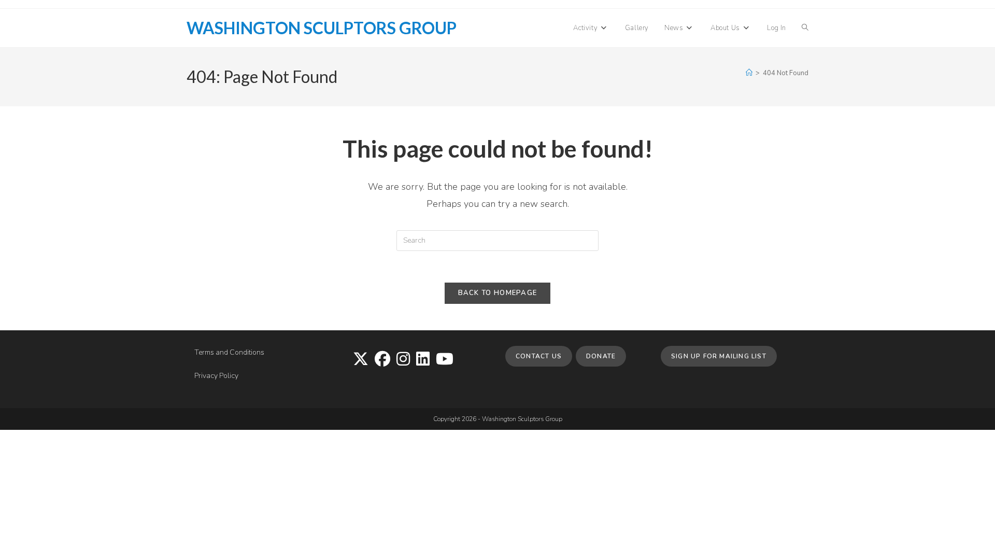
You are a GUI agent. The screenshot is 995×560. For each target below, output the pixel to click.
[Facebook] (382, 360)
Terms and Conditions (229, 352)
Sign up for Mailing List (718, 356)
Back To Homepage (497, 293)
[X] (360, 360)
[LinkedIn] (423, 360)
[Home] (749, 73)
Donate (601, 356)
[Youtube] (444, 360)
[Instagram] (403, 360)
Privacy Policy (216, 376)
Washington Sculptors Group (322, 28)
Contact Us (539, 356)
